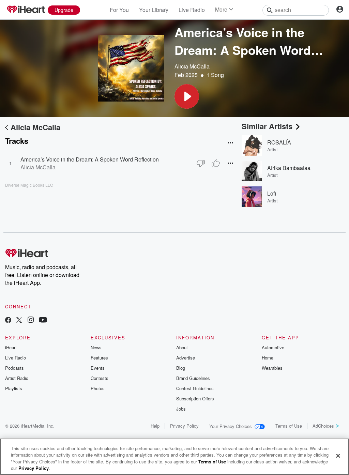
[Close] (338, 455)
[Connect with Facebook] (8, 320)
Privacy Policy (184, 426)
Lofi (271, 193)
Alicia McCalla (192, 66)
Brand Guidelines (193, 378)
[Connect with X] (19, 320)
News (96, 347)
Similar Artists (267, 126)
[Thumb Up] (216, 163)
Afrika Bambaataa (288, 168)
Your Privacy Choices (230, 426)
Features (99, 357)
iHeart (11, 347)
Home (267, 357)
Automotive (273, 347)
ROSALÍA (279, 142)
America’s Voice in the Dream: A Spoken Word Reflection (89, 159)
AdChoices (323, 426)
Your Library (153, 10)
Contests (99, 378)
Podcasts (14, 368)
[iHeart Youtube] (43, 320)
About (182, 347)
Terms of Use (288, 426)
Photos (98, 388)
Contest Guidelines (195, 388)
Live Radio (192, 10)
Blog (180, 368)
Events (98, 368)
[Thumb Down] (201, 163)
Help (155, 426)
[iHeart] (25, 10)
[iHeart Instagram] (31, 320)
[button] (186, 96)
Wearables (272, 368)
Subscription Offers (195, 398)
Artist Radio (16, 378)
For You (119, 10)
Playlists (13, 388)
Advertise (185, 357)
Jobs (181, 408)
